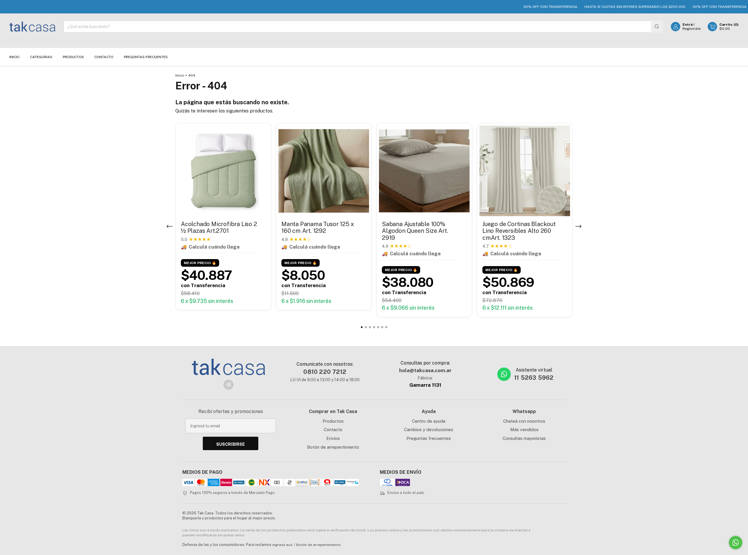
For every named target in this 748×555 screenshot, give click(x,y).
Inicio (14, 57)
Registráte (692, 29)
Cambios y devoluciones (428, 429)
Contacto (103, 57)
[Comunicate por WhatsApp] (735, 542)
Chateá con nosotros (524, 421)
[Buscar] (657, 26)
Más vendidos (524, 429)
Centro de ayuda (428, 421)
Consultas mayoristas (524, 438)
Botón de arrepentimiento (333, 447)
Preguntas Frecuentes (146, 57)
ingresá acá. (282, 545)
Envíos (333, 438)
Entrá (687, 24)
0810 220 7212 (324, 372)
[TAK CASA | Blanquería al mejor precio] (228, 367)
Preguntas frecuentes (428, 438)
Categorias (41, 57)
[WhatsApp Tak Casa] (504, 374)
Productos (73, 57)
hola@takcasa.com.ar (425, 370)
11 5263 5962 (533, 377)
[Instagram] (228, 385)
